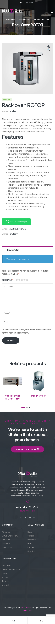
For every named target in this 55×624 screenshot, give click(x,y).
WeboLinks (27, 610)
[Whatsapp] (20, 517)
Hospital (31, 551)
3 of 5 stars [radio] (22, 280)
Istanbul (5, 585)
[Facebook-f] (25, 517)
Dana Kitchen (25, 607)
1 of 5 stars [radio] (17, 280)
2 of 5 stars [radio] (19, 280)
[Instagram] (30, 517)
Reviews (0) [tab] (13, 249)
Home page (10, 19)
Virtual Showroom (10, 535)
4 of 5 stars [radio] (24, 280)
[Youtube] (34, 517)
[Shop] (41, 621)
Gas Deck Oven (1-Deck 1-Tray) (12, 397)
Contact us (7, 547)
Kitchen (31, 547)
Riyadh (5, 577)
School (31, 535)
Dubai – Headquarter (11, 569)
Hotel (30, 543)
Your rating (7, 279)
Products (6, 543)
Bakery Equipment (18, 229)
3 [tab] (29, 407)
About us (6, 532)
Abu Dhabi (6, 565)
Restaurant (32, 539)
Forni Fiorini (24, 19)
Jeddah (5, 581)
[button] (49, 48)
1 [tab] (23, 407)
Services (6, 539)
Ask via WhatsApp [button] (18, 221)
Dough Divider (38, 395)
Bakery (31, 532)
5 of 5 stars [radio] (27, 280)
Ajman (4, 573)
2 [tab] (27, 407)
